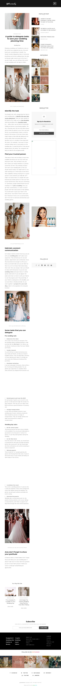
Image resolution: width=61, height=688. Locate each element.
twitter (25, 673)
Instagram (35, 652)
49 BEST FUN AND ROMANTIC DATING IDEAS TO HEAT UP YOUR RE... (48, 20)
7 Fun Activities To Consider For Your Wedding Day (10, 601)
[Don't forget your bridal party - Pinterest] (28, 98)
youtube (26, 675)
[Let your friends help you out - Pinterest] (28, 235)
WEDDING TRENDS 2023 (47, 36)
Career (49, 636)
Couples (17, 638)
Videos (17, 644)
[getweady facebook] (36, 265)
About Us (29, 637)
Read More (10, 607)
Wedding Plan (17, 34)
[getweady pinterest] (45, 265)
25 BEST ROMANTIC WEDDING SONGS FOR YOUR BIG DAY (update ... (47, 46)
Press (28, 643)
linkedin (37, 675)
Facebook (14, 673)
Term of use (50, 642)
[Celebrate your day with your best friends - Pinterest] (28, 539)
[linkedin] (51, 265)
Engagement (10, 638)
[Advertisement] (17, 384)
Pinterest (48, 673)
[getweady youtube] (48, 265)
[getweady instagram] (42, 265)
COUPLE (42, 24)
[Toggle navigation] (54, 3)
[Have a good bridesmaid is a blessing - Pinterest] (28, 317)
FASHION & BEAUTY (24, 598)
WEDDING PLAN (10, 598)
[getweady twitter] (39, 265)
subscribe (43, 627)
